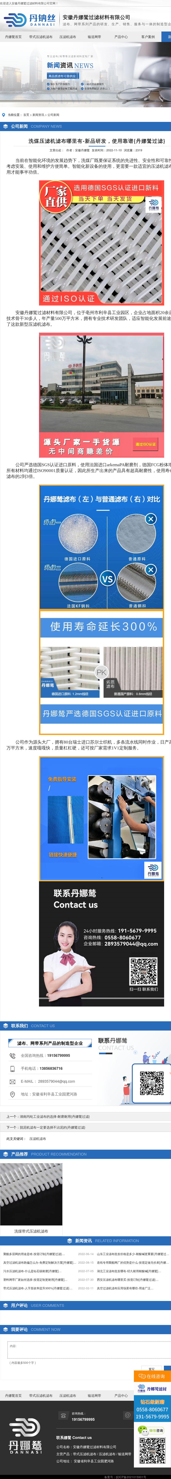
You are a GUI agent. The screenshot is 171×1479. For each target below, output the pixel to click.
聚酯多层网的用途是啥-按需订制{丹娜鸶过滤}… (34, 1254)
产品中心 (121, 36)
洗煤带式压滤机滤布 (31, 1231)
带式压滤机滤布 (41, 36)
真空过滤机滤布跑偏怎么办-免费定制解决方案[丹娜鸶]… (39, 1262)
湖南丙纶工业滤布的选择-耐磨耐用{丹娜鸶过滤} (55, 1116)
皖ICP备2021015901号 (131, 1477)
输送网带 (94, 36)
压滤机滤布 (67, 36)
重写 (152, 1369)
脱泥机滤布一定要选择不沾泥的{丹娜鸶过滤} (52, 1127)
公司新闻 (53, 114)
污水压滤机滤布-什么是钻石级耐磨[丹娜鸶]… (32, 1271)
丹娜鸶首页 (13, 36)
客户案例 (148, 36)
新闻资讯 (38, 114)
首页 (26, 114)
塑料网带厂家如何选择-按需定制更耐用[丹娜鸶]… (35, 1279)
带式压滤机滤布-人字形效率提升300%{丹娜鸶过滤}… (37, 1288)
